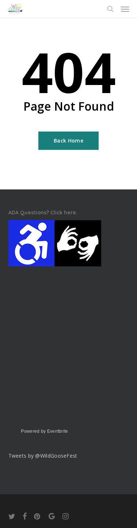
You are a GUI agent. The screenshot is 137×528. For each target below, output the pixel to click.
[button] (125, 8)
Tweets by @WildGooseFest (42, 455)
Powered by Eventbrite (44, 431)
